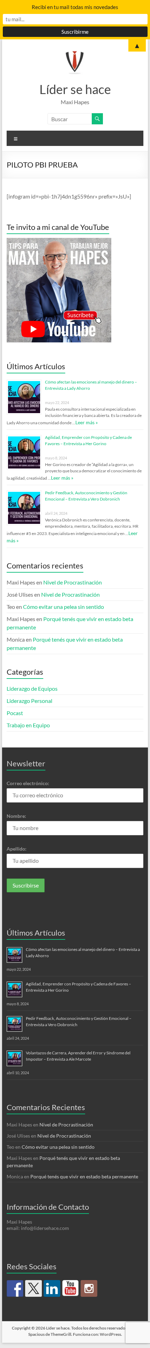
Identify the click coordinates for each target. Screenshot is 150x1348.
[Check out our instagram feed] (89, 1288)
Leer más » (86, 422)
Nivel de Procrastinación (72, 582)
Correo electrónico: (28, 783)
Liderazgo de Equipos (32, 688)
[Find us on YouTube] (70, 1288)
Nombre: (16, 816)
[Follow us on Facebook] (15, 1288)
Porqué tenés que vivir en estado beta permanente (84, 1176)
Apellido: (17, 849)
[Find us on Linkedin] (52, 1288)
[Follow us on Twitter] (33, 1288)
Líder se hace (75, 89)
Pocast (15, 713)
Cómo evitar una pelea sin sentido (63, 606)
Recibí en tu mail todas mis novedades (75, 7)
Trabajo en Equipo (28, 725)
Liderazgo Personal (29, 700)
